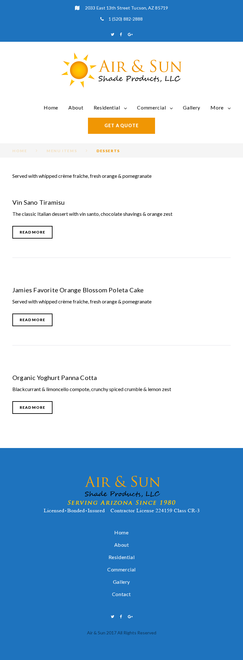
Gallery (191, 107)
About (76, 107)
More (217, 107)
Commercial (151, 107)
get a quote (121, 125)
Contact (121, 594)
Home (51, 107)
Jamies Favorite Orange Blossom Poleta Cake (78, 290)
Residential (107, 107)
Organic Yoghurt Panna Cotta (54, 377)
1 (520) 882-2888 (126, 19)
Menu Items (62, 150)
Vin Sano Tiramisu (38, 202)
